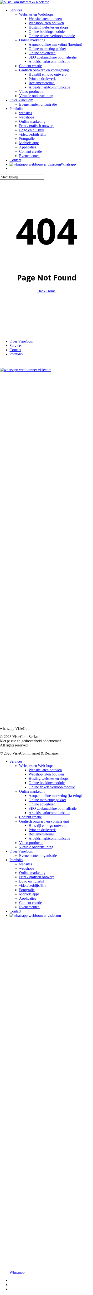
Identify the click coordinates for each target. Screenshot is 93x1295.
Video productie (31, 843)
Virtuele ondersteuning (36, 847)
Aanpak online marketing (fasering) (55, 796)
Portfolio (16, 354)
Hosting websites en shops (48, 778)
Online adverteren (42, 804)
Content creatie (30, 817)
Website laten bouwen (45, 770)
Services (16, 345)
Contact (15, 350)
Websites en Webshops (36, 766)
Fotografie (27, 890)
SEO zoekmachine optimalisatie (53, 808)
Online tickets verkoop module (52, 787)
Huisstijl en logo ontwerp (48, 826)
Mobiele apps (29, 894)
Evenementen (29, 907)
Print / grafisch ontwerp (36, 877)
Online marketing (32, 791)
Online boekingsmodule (47, 783)
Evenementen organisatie (38, 856)
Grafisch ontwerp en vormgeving (44, 821)
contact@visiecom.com (21, 325)
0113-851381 (14, 321)
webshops (26, 868)
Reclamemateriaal (42, 834)
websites (25, 864)
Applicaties (27, 898)
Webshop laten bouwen (46, 774)
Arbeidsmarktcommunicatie (49, 813)
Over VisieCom (21, 341)
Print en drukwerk (42, 830)
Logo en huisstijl (31, 881)
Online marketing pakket (47, 800)
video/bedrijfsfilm (32, 885)
